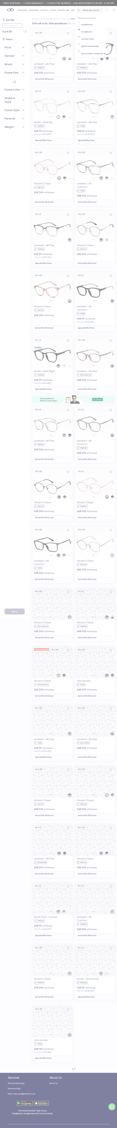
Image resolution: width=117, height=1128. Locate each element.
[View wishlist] (107, 10)
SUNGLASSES (33, 10)
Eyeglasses (48, 19)
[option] (92, 24)
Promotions (62, 19)
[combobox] (84, 10)
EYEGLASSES (22, 10)
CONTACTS (44, 10)
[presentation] (73, 399)
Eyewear (36, 19)
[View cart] (114, 10)
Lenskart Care (63, 10)
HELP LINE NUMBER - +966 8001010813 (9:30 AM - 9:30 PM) (81, 3)
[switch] (25, 31)
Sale (72, 10)
